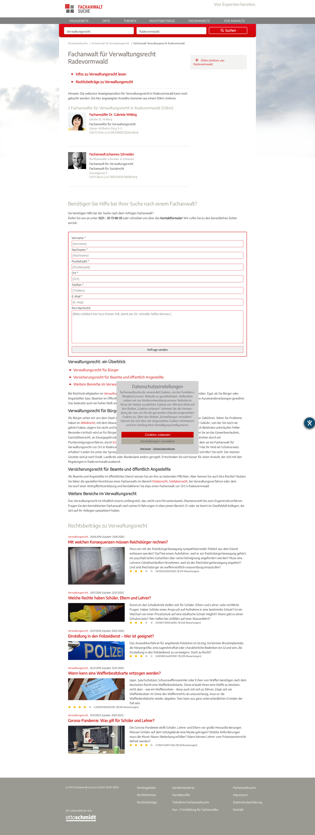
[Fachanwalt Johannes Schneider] (77, 168)
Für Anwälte (234, 21)
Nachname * (80, 249)
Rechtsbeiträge (162, 21)
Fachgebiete (79, 21)
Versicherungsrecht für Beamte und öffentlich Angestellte (118, 377)
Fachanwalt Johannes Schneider (111, 154)
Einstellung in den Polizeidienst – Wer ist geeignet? (111, 636)
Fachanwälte (199, 21)
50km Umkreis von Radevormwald (209, 62)
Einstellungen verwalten (157, 441)
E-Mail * (77, 296)
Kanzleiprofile (181, 795)
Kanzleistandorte (183, 787)
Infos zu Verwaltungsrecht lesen (100, 74)
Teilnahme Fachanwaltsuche (190, 802)
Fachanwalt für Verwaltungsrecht (110, 43)
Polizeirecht (160, 481)
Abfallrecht (88, 423)
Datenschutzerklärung (247, 802)
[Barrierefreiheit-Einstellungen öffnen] (309, 423)
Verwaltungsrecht (116, 393)
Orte (106, 21)
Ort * (75, 273)
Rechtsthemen (146, 795)
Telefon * (78, 285)
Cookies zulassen (157, 435)
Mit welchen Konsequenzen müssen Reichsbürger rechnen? (118, 541)
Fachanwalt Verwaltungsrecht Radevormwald (159, 43)
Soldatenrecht (178, 481)
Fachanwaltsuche (78, 43)
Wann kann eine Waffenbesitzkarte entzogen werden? (114, 673)
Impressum (240, 795)
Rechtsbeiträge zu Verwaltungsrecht (104, 82)
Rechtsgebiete (146, 787)
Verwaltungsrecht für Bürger (96, 370)
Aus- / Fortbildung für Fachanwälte (195, 809)
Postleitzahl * (80, 261)
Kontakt (238, 809)
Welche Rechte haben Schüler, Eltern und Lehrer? (109, 597)
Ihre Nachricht (81, 308)
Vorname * (79, 238)
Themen (130, 21)
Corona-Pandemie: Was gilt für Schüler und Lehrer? (111, 720)
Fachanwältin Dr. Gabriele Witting (113, 114)
